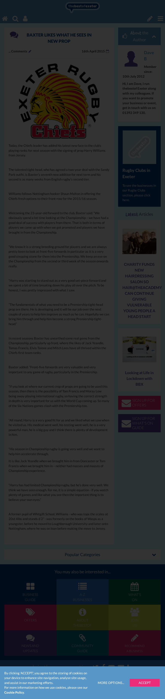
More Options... (111, 683)
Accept (145, 683)
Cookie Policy (14, 692)
